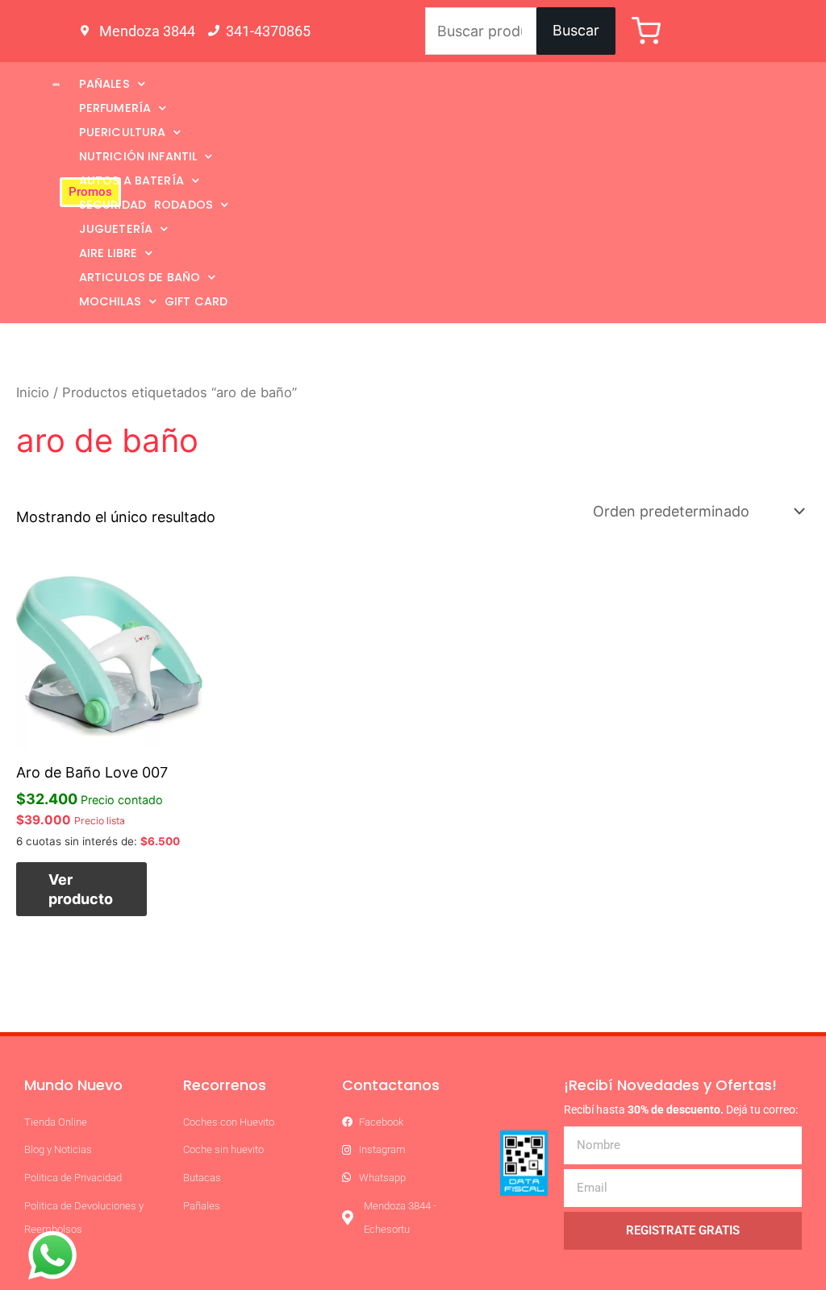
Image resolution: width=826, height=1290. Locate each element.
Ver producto (80, 888)
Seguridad (112, 205)
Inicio (32, 392)
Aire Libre (108, 253)
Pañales (104, 84)
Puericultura (122, 132)
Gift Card (196, 301)
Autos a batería (131, 180)
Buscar (576, 30)
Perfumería (115, 108)
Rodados (183, 205)
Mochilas (110, 301)
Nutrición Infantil (138, 156)
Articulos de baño (140, 277)
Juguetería (116, 229)
